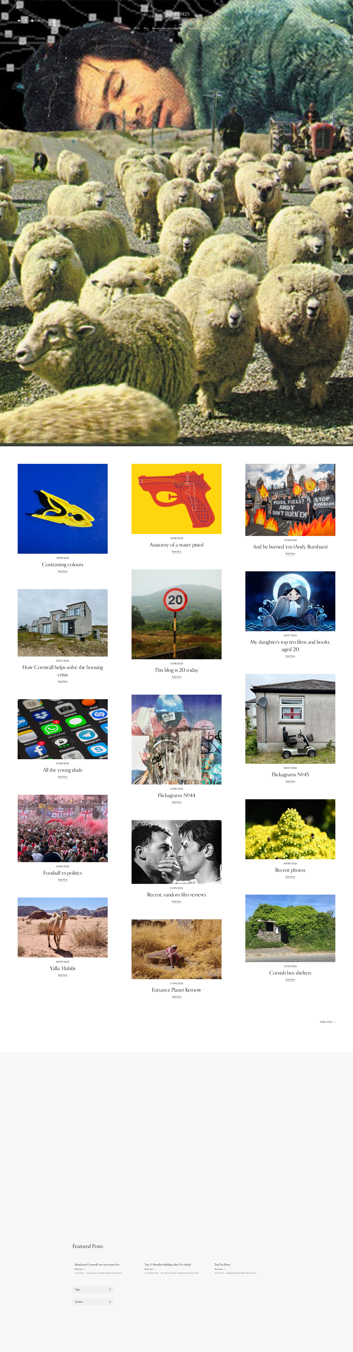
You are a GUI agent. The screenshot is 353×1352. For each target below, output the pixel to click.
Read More (62, 571)
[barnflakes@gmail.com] (39, 20)
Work (137, 28)
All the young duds (62, 770)
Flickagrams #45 (290, 774)
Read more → (80, 1269)
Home (126, 28)
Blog (146, 28)
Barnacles (193, 28)
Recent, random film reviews (176, 894)
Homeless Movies (211, 28)
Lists (87, 1273)
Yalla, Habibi (62, 968)
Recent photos (290, 870)
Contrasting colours (62, 564)
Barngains (179, 28)
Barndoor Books (161, 28)
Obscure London (170, 1273)
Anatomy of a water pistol (177, 545)
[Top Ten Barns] (247, 1260)
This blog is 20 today (177, 670)
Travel (197, 1273)
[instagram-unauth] (25, 20)
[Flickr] (32, 20)
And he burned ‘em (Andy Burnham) (290, 547)
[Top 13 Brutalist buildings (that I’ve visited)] (178, 1260)
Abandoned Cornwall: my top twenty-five (97, 1264)
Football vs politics (62, 873)
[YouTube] (19, 20)
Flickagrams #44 (176, 795)
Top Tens (249, 1273)
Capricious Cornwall (97, 1273)
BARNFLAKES (176, 14)
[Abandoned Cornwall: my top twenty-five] (108, 1260)
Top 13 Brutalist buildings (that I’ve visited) (168, 1264)
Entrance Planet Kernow (176, 990)
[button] (276, 1255)
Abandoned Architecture (113, 1273)
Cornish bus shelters (290, 973)
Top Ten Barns (222, 1264)
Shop (227, 28)
